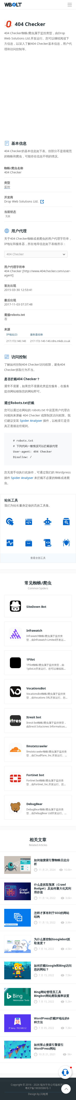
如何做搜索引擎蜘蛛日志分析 (51, 862)
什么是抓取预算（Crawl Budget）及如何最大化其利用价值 (52, 888)
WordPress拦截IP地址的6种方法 (51, 1020)
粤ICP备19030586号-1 (38, 1088)
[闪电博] (13, 4)
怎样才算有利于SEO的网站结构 (51, 915)
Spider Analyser (31, 421)
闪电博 (44, 1094)
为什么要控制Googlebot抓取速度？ (52, 941)
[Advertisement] (38, 96)
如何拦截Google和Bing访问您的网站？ (53, 967)
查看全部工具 (38, 558)
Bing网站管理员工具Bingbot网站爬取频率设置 (51, 994)
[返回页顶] (66, 1089)
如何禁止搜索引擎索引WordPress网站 (49, 1046)
